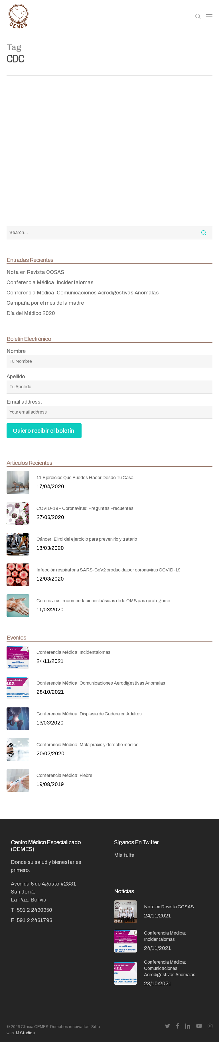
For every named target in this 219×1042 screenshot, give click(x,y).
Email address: (24, 402)
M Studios (25, 1033)
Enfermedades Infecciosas (113, 127)
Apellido (16, 376)
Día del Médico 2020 (31, 313)
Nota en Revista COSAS (35, 272)
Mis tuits (124, 855)
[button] (209, 16)
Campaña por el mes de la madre (45, 303)
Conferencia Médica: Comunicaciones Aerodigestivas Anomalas (83, 293)
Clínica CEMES (101, 216)
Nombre (16, 351)
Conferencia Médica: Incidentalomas (50, 282)
